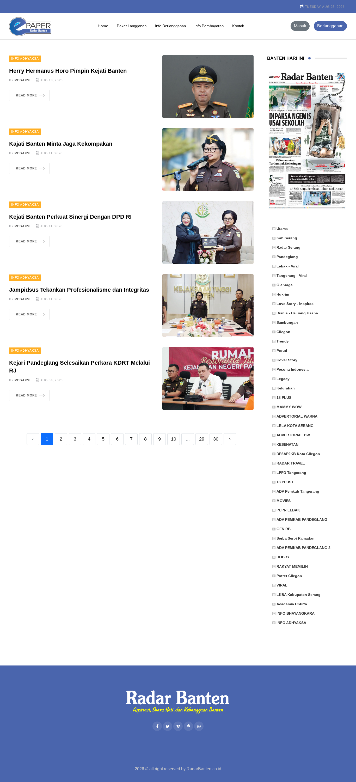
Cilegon (283, 332)
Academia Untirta (292, 604)
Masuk (300, 26)
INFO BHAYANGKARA (296, 613)
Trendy (283, 341)
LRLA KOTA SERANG (295, 426)
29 (201, 439)
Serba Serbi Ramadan (296, 538)
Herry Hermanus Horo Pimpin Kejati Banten (68, 71)
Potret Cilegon (289, 576)
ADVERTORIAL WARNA (297, 416)
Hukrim (283, 294)
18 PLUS (284, 397)
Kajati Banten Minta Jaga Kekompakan (60, 143)
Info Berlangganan (170, 26)
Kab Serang (287, 238)
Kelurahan (286, 388)
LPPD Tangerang (291, 473)
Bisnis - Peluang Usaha (297, 313)
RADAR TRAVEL (291, 463)
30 (215, 439)
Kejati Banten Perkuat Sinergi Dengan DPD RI (70, 216)
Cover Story (287, 360)
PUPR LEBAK (288, 510)
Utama (282, 229)
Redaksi (22, 80)
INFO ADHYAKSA (25, 58)
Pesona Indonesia (293, 369)
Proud (282, 351)
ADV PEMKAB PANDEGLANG (302, 519)
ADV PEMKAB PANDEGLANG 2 (303, 548)
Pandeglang (287, 257)
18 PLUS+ (285, 482)
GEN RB (284, 529)
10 (173, 439)
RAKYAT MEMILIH (292, 566)
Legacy (283, 379)
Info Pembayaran (209, 26)
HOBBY (283, 557)
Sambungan (287, 322)
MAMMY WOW (289, 407)
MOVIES (284, 501)
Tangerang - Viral (292, 275)
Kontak (238, 26)
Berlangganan (330, 26)
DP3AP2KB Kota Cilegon (298, 454)
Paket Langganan (131, 26)
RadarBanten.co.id (204, 769)
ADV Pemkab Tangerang (298, 491)
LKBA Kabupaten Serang (299, 594)
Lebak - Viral (288, 266)
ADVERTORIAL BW (293, 435)
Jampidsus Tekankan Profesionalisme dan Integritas (79, 289)
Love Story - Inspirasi (296, 304)
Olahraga (285, 285)
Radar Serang (288, 247)
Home (103, 26)
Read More (26, 95)
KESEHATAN (287, 444)
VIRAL (282, 585)
